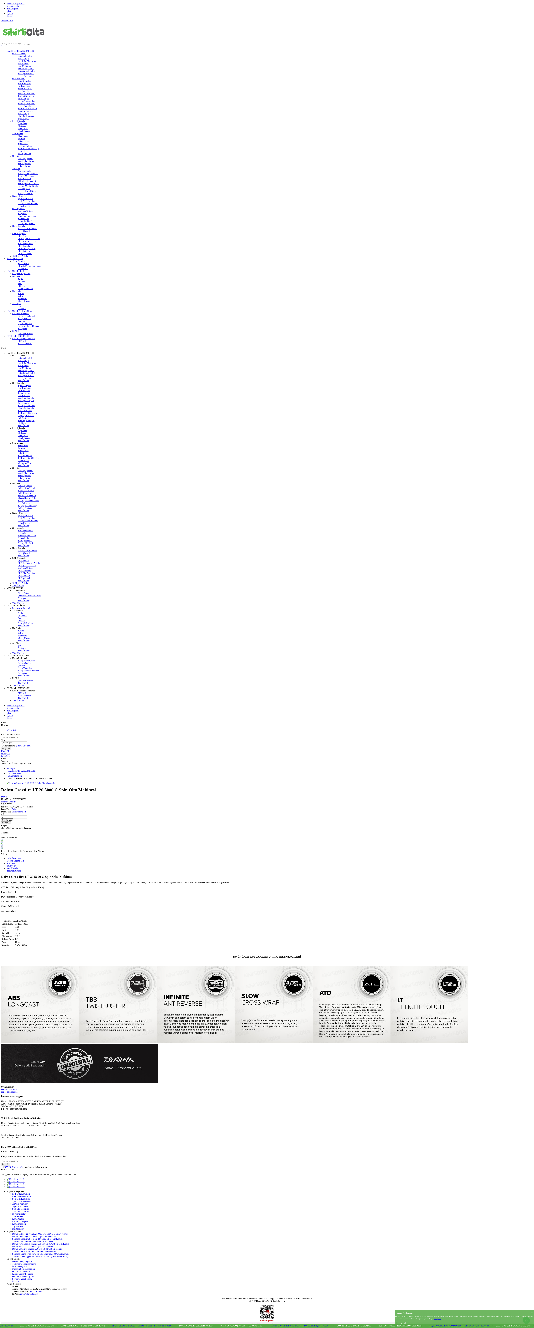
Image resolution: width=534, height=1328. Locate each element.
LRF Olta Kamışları (21, 1194)
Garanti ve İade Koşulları (23, 1276)
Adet (3, 814)
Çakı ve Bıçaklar (25, 333)
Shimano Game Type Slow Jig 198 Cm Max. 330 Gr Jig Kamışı (40, 1254)
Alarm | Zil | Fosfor (26, 223)
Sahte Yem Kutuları (26, 201)
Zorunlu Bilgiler (14, 871)
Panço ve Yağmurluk (21, 273)
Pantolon (22, 308)
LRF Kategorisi (19, 233)
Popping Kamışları (26, 111)
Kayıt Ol (5, 751)
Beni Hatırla (10, 746)
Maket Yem (23, 136)
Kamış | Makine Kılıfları (28, 186)
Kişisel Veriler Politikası (22, 1274)
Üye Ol (10, 13)
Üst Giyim (16, 291)
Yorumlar (11, 863)
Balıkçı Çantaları (25, 193)
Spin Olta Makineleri (21, 1201)
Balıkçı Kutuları (19, 196)
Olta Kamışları (18, 78)
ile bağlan (5, 753)
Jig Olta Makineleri (20, 1206)
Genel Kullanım (25, 76)
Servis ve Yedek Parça (22, 1279)
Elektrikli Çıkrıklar (26, 68)
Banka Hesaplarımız (15, 3)
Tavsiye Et (17, 851)
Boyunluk (22, 281)
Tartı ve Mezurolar (26, 176)
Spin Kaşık (23, 143)
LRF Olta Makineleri (21, 1196)
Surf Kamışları (24, 83)
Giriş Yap (6, 748)
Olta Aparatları (18, 208)
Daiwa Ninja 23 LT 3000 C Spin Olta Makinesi (33, 1246)
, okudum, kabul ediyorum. (25, 1167)
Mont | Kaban (24, 301)
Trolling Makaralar (26, 73)
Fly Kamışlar (23, 118)
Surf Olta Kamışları (20, 1209)
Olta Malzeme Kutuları (28, 203)
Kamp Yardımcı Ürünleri (28, 326)
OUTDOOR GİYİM (16, 271)
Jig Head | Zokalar (20, 256)
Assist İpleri (23, 128)
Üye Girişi (11, 730)
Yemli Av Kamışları (26, 93)
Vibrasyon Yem (24, 153)
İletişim (10, 16)
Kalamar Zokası (25, 146)
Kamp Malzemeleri (20, 313)
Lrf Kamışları (24, 86)
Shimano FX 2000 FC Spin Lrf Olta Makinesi (32, 1241)
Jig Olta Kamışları (20, 1204)
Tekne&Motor (18, 261)
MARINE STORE (15, 258)
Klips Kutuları (24, 206)
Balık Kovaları (24, 178)
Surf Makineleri (25, 66)
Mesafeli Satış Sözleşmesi (23, 1269)
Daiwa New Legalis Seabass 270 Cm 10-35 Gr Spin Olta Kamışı (40, 1244)
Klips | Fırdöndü (25, 221)
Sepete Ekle (7, 820)
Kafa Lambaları (25, 343)
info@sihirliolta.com (29, 1294)
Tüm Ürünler (23, 380)
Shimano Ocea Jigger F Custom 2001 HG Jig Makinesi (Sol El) (40, 1256)
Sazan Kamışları (25, 106)
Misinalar (22, 126)
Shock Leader (24, 131)
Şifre (3, 740)
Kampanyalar (12, 8)
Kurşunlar (22, 213)
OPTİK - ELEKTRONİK (18, 336)
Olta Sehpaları (24, 188)
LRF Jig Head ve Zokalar (29, 238)
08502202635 (7, 20)
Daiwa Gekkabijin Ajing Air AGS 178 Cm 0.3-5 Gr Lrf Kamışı (40, 1234)
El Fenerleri (23, 341)
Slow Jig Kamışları (26, 116)
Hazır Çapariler (24, 231)
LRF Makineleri (25, 253)
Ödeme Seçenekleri (15, 861)
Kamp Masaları (24, 318)
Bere (20, 283)
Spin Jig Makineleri (26, 71)
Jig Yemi (21, 138)
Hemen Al (6, 823)
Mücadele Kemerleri (27, 181)
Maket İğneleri (24, 163)
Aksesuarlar (23, 268)
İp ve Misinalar (18, 121)
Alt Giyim (16, 303)
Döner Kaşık (23, 151)
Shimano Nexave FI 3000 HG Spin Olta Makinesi (34, 1251)
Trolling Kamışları (26, 96)
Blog (9, 11)
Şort (19, 306)
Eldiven (21, 286)
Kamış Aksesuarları (26, 101)
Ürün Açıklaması (14, 858)
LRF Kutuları (24, 251)
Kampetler (22, 328)
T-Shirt (21, 293)
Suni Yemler (17, 133)
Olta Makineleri (19, 53)
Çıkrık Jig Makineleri (27, 61)
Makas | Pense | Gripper (28, 183)
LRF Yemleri (23, 236)
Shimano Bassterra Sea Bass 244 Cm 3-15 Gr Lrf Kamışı (37, 1239)
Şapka (20, 278)
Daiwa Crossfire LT (10, 1089)
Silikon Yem (23, 141)
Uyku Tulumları (25, 323)
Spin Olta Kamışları (21, 1199)
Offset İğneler (24, 166)
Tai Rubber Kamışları (27, 108)
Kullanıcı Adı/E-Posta (10, 734)
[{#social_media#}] (16, 1179)
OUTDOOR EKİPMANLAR (20, 311)
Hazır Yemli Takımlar (27, 228)
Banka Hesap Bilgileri (22, 1261)
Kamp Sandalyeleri (26, 316)
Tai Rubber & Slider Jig (28, 148)
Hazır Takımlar (18, 226)
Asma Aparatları (25, 171)
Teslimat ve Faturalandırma (24, 1264)
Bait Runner (23, 63)
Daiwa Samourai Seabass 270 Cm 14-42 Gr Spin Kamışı (37, 1249)
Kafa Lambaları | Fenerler (23, 338)
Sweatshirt (22, 298)
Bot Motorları (18, 1229)
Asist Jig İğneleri (25, 158)
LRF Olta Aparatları (26, 248)
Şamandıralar (23, 218)
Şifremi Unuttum (23, 746)
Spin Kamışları (24, 81)
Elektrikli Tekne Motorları (29, 266)
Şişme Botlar (23, 263)
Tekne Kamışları (25, 88)
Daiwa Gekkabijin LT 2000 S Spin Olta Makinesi (34, 1236)
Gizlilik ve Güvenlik (21, 1271)
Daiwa (4, 797)
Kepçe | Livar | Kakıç (27, 191)
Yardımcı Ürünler (25, 211)
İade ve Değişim (19, 1266)
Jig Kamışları (23, 98)
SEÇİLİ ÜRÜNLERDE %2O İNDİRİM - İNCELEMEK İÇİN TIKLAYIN (39, 1326)
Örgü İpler (22, 123)
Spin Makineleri (25, 56)
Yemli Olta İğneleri (26, 161)
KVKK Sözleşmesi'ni (14, 1167)
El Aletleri (16, 331)
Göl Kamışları (24, 91)
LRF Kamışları (24, 246)
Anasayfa (11, 768)
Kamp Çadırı (18, 1219)
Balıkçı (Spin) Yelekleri (28, 173)
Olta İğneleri (17, 156)
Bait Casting (23, 58)
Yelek (20, 296)
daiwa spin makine (9, 1092)
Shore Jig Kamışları (26, 103)
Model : (8, 802)
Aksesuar (16, 168)
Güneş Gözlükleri (25, 288)
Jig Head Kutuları (25, 198)
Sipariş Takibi (13, 6)
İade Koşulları (13, 868)
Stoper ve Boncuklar (27, 216)
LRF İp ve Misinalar (27, 241)
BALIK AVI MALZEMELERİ (20, 51)
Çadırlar (21, 321)
